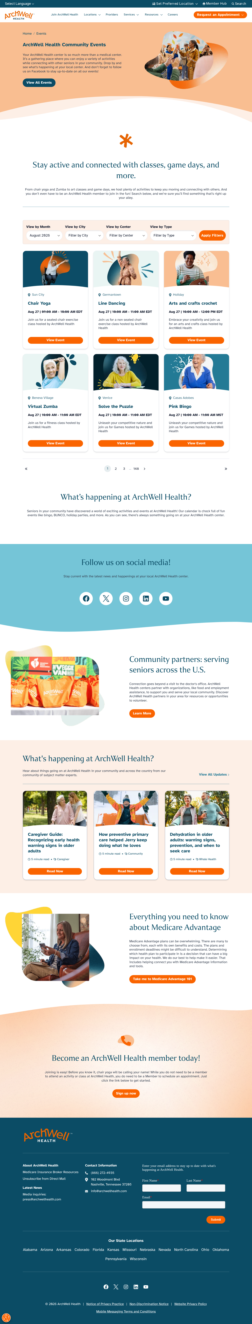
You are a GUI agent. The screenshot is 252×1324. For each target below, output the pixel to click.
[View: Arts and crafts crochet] (196, 300)
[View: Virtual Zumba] (55, 403)
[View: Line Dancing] (126, 300)
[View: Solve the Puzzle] (126, 403)
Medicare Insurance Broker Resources (50, 1172)
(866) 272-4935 (102, 1173)
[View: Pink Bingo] (196, 403)
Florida (98, 1249)
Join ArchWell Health (64, 14)
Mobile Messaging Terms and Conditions (126, 1312)
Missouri (129, 1249)
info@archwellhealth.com (109, 1191)
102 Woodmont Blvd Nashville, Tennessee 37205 (111, 1182)
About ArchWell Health (40, 1166)
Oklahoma (221, 1249)
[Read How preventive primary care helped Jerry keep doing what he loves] (126, 835)
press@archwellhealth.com (42, 1199)
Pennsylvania (116, 1259)
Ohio (205, 1249)
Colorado (82, 1249)
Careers (173, 14)
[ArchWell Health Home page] (19, 15)
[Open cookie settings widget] (6, 1317)
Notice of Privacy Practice (105, 1304)
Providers (112, 14)
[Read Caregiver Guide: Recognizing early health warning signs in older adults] (55, 835)
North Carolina (186, 1249)
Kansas (113, 1249)
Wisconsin (138, 1259)
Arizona (47, 1249)
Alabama (30, 1249)
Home (27, 34)
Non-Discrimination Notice (149, 1304)
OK (219, 1315)
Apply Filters (212, 235)
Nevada (165, 1249)
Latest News (32, 1188)
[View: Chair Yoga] (55, 300)
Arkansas (63, 1249)
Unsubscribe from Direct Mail (44, 1179)
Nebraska (147, 1249)
